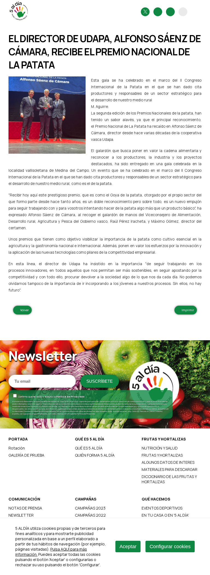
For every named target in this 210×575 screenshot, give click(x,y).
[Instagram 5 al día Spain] (157, 11)
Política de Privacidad (70, 396)
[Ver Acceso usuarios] (183, 11)
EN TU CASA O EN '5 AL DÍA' (165, 515)
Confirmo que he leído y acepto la (51, 396)
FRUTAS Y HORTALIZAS (164, 439)
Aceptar (127, 546)
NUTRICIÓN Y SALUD (160, 448)
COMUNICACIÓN (24, 499)
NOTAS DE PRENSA (25, 508)
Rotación (16, 448)
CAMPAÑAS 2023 (90, 508)
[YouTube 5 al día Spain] (170, 11)
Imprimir (187, 310)
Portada (18, 439)
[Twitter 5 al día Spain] (145, 11)
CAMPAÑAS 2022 (90, 515)
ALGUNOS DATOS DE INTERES (168, 462)
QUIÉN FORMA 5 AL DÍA (95, 455)
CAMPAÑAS (86, 499)
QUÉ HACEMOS (156, 499)
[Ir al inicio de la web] (19, 20)
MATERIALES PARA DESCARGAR (169, 469)
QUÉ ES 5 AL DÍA (89, 439)
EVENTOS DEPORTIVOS (162, 508)
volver (24, 310)
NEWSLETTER (21, 515)
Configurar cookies (170, 546)
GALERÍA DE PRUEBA (26, 455)
